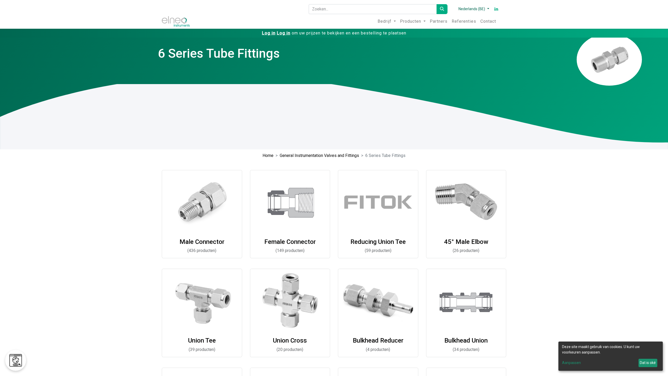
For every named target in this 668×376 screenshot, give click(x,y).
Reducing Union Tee (378, 241)
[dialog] (610, 356)
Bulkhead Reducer (378, 340)
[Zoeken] (442, 9)
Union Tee (202, 340)
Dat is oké (648, 363)
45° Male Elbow (466, 241)
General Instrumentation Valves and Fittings (319, 155)
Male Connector (202, 241)
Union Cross (290, 340)
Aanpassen (571, 363)
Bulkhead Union (466, 340)
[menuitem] (386, 21)
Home (268, 155)
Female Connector (290, 241)
